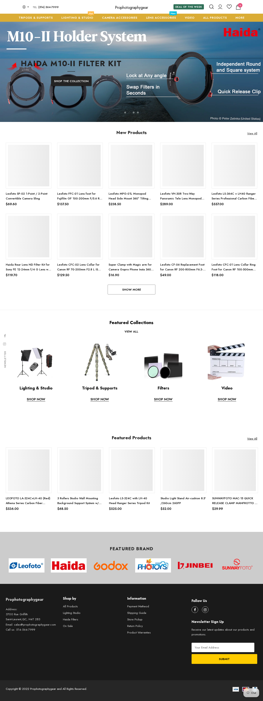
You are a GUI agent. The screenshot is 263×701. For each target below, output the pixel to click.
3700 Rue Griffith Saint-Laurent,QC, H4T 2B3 (23, 659)
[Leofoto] (26, 608)
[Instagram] (205, 652)
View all (131, 375)
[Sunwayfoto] (237, 608)
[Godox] (111, 608)
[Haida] (68, 608)
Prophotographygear (131, 7)
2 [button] (129, 156)
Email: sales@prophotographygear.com (31, 668)
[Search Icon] (211, 6)
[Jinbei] (195, 608)
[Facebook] (195, 652)
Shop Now (36, 442)
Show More (131, 333)
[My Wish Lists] (229, 8)
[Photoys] (153, 608)
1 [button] (125, 156)
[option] (131, 93)
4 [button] (138, 156)
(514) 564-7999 (48, 7)
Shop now (163, 442)
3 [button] (134, 156)
